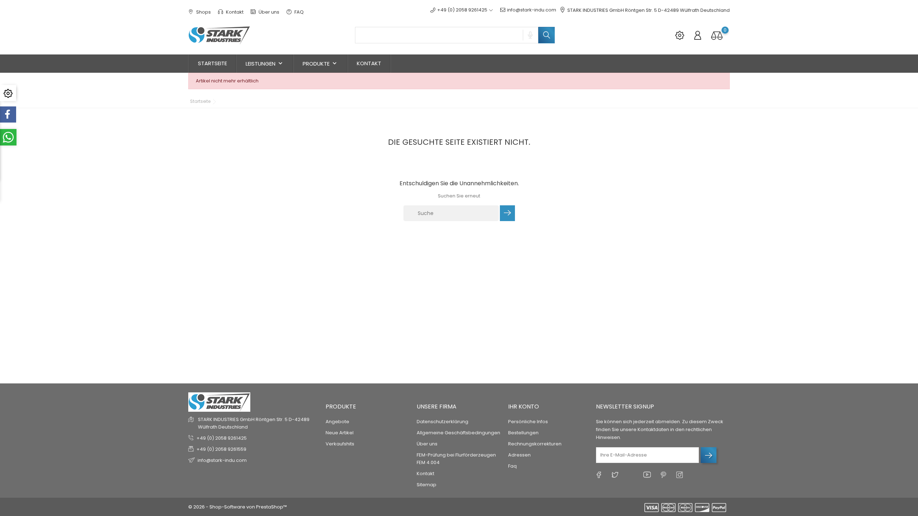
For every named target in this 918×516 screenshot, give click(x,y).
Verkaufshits (340, 443)
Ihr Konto (523, 406)
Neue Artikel (340, 432)
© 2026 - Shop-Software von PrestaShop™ (237, 506)
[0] (717, 35)
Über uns (268, 12)
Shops (203, 12)
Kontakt (234, 12)
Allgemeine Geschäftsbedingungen (458, 432)
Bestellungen (523, 432)
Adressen (519, 455)
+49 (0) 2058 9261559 (221, 449)
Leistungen (265, 63)
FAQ (298, 12)
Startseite (212, 63)
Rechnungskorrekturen (535, 443)
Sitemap (426, 484)
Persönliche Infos (528, 421)
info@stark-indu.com (531, 9)
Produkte (320, 63)
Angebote (337, 421)
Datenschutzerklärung (442, 421)
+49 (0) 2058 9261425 (222, 438)
